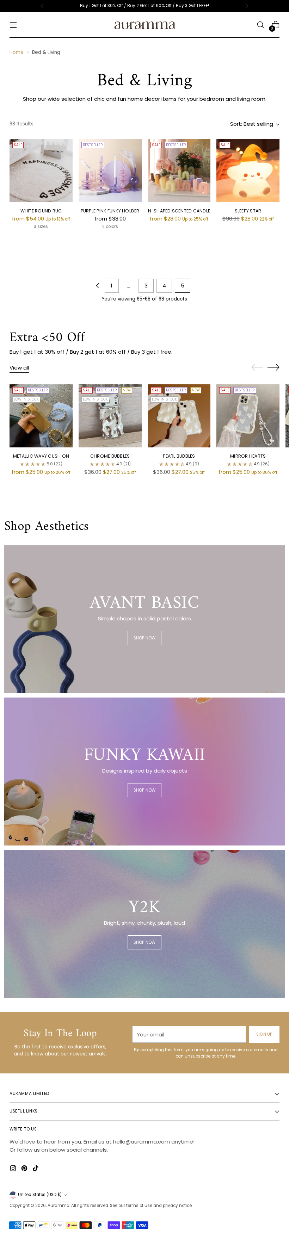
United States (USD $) (40, 1194)
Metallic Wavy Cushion (41, 456)
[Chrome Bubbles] (110, 415)
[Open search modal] (260, 25)
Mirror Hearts (248, 456)
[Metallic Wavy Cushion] (41, 415)
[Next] (246, 6)
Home (17, 52)
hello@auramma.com (141, 1141)
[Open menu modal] (13, 25)
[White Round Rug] (41, 170)
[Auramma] (144, 25)
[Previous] (42, 6)
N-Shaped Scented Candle (179, 211)
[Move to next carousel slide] (273, 367)
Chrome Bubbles (110, 456)
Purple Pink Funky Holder (110, 211)
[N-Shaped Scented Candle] (179, 170)
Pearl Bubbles (179, 456)
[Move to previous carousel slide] (257, 367)
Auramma (58, 1205)
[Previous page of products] (97, 286)
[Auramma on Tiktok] (36, 1169)
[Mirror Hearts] (247, 415)
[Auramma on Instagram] (14, 1169)
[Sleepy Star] (247, 170)
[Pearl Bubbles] (179, 415)
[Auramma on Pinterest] (25, 1169)
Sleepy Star (248, 211)
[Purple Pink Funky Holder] (110, 170)
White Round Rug (41, 211)
